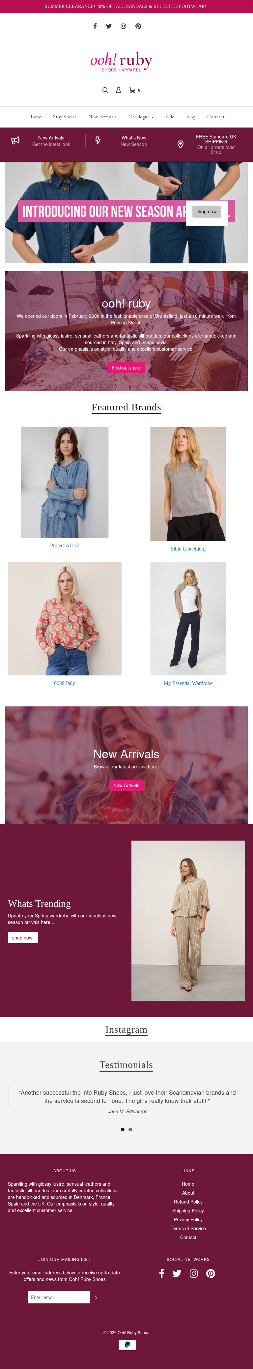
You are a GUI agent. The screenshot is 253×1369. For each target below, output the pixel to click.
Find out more (126, 367)
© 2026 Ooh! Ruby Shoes (126, 1332)
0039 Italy (64, 683)
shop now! (23, 937)
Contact (216, 116)
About (188, 1192)
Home (34, 116)
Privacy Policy (188, 1219)
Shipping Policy (188, 1210)
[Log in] (119, 90)
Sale (170, 116)
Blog (190, 116)
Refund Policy (188, 1201)
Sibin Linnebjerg (188, 548)
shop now (207, 211)
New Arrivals (102, 116)
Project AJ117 (64, 545)
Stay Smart (64, 116)
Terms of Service (188, 1228)
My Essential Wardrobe (188, 683)
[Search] (105, 90)
